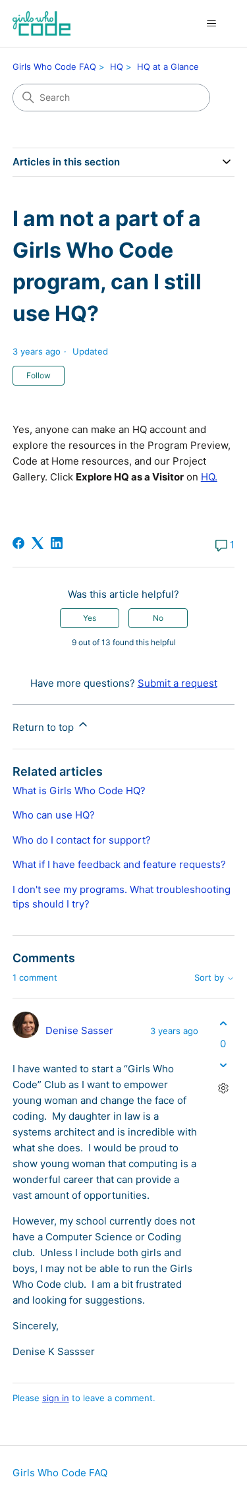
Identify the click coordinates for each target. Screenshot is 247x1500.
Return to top (44, 727)
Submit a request (177, 683)
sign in (55, 1398)
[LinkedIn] (57, 543)
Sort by (210, 978)
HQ (116, 66)
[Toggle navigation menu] (211, 23)
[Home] (41, 23)
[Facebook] (18, 543)
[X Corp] (37, 543)
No (158, 618)
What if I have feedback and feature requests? (119, 864)
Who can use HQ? (54, 815)
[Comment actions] (222, 1088)
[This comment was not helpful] (222, 1065)
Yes (89, 618)
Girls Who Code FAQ (54, 66)
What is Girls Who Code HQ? (79, 790)
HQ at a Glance (168, 66)
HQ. (209, 477)
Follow (38, 375)
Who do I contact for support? (82, 840)
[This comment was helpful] (222, 1023)
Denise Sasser (79, 1030)
